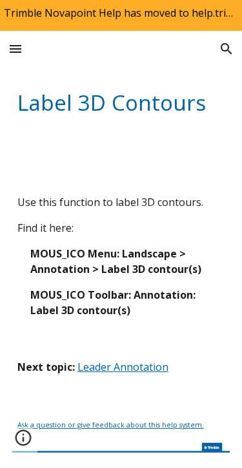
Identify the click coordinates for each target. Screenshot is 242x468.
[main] (121, 102)
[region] (121, 15)
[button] (15, 48)
